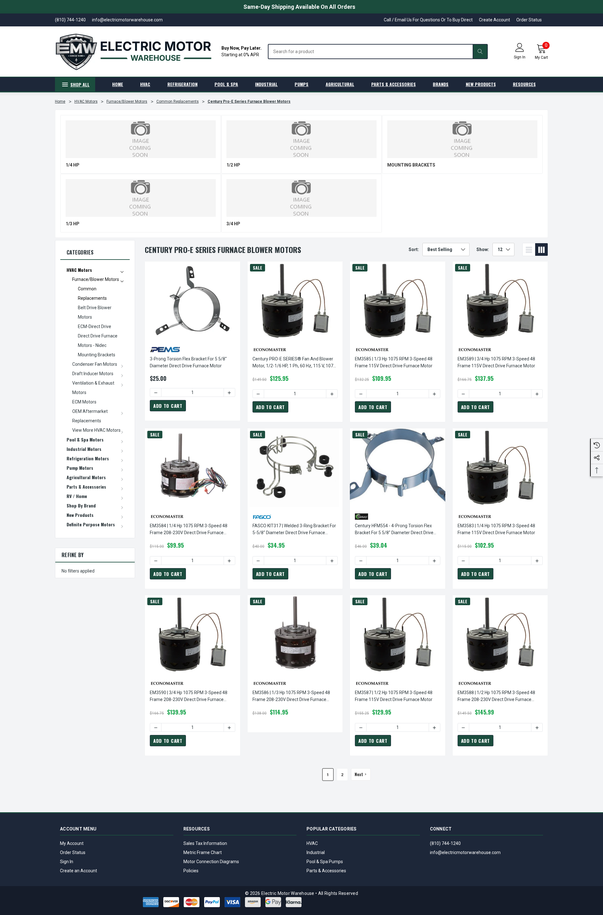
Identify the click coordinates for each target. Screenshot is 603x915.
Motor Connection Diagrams (211, 861)
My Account (72, 843)
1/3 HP (72, 223)
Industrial (316, 852)
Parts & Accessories (326, 870)
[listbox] (446, 249)
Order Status (529, 19)
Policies (190, 870)
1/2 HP (233, 164)
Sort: (414, 249)
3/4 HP (233, 223)
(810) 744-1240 (445, 843)
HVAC (312, 843)
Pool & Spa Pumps (325, 861)
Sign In (66, 861)
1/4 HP (72, 164)
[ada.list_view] (529, 249)
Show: (482, 249)
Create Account (494, 19)
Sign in (519, 57)
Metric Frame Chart (202, 852)
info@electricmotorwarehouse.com (465, 852)
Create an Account (78, 870)
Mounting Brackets (411, 164)
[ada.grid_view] (541, 249)
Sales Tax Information (205, 843)
